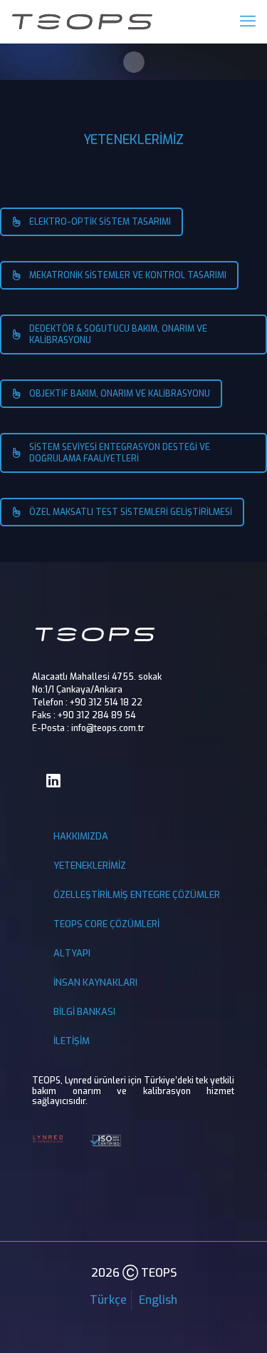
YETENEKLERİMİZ (89, 865)
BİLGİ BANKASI (84, 1012)
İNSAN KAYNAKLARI (95, 982)
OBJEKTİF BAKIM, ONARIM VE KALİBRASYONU (119, 393)
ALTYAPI (71, 953)
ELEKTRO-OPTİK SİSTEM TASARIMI (100, 222)
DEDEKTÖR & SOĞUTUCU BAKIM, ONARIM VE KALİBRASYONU (118, 334)
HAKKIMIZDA (80, 836)
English (158, 1299)
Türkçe (108, 1299)
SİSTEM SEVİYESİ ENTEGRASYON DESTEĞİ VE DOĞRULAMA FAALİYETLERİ (119, 452)
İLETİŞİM (71, 1041)
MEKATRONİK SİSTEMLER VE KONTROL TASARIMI (127, 275)
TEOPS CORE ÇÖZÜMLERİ (106, 924)
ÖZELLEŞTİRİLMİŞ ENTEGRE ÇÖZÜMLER (136, 895)
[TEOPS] (82, 21)
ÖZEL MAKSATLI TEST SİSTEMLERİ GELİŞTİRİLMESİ (130, 512)
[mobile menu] (248, 21)
